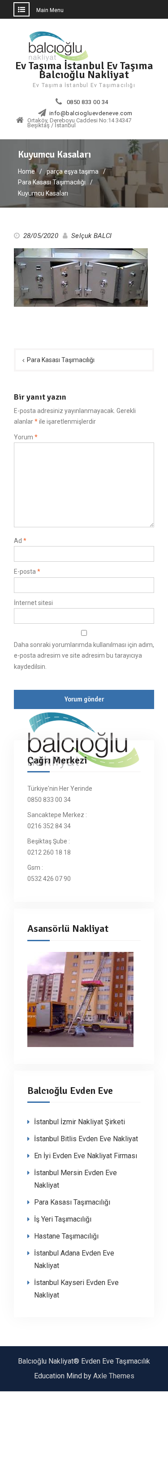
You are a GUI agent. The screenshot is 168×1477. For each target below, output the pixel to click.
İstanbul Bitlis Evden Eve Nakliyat (86, 1139)
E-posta (27, 571)
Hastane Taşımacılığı (66, 1236)
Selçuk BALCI (91, 236)
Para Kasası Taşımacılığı (61, 359)
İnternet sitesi (33, 602)
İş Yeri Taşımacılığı (62, 1219)
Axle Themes (113, 1376)
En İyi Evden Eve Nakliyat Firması (85, 1156)
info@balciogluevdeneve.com (91, 113)
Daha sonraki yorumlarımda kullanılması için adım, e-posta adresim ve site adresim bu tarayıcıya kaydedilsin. (84, 655)
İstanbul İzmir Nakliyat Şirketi (79, 1122)
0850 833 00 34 (87, 102)
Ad (20, 540)
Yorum (26, 437)
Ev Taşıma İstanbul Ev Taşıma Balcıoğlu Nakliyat (84, 70)
